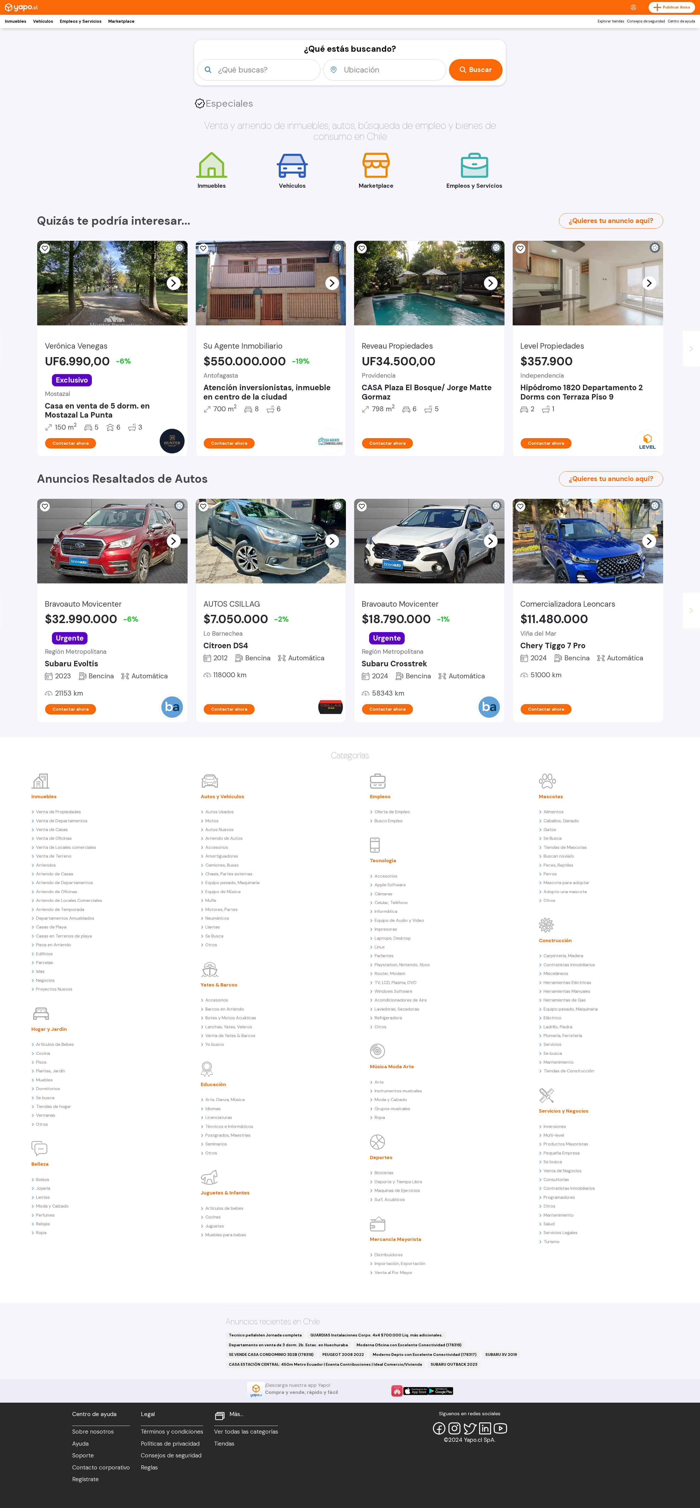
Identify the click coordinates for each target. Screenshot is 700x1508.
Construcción (555, 940)
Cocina (43, 1053)
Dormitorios (48, 1089)
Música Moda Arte (392, 1066)
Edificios (44, 954)
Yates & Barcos (219, 985)
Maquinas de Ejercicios (397, 1190)
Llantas (212, 927)
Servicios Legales (561, 1232)
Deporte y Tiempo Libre (398, 1182)
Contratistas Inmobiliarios (569, 965)
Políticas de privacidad (170, 1444)
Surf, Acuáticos (390, 1199)
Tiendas (224, 1444)
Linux (380, 947)
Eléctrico (552, 1018)
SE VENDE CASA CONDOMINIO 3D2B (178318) (271, 1354)
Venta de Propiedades (58, 812)
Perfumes (45, 1215)
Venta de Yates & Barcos (230, 1035)
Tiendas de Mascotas (565, 847)
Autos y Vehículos (222, 796)
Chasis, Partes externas (228, 874)
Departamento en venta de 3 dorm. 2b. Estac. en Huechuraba (288, 1344)
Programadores (559, 1197)
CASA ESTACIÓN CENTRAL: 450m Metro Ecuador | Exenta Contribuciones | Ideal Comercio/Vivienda (325, 1364)
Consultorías (556, 1179)
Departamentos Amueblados (65, 918)
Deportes (381, 1157)
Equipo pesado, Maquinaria (232, 882)
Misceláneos (556, 973)
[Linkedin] (485, 1428)
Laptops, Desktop (393, 938)
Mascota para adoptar (567, 882)
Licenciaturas (218, 1117)
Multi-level (554, 1135)
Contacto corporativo (101, 1467)
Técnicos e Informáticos (229, 1126)
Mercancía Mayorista (395, 1239)
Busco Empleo (389, 821)
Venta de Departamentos (62, 821)
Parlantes (384, 956)
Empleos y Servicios (80, 21)
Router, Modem (390, 973)
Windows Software (393, 991)
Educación (213, 1084)
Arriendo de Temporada (60, 909)
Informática (386, 911)
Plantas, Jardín (50, 1071)
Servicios (552, 1044)
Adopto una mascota (565, 892)
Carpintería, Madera (563, 956)
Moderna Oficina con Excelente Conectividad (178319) (409, 1344)
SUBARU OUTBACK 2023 (454, 1364)
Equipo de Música (223, 892)
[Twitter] (469, 1428)
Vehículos (43, 21)
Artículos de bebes (224, 1208)
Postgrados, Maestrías (227, 1135)
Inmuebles (15, 21)
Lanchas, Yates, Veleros (228, 1027)
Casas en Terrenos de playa (64, 936)
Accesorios (216, 847)
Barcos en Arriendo (224, 1009)
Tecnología (383, 860)
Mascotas (551, 796)
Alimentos (554, 812)
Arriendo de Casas (54, 874)
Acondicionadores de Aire (401, 1000)
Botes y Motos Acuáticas (230, 1018)
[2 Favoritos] (362, 248)
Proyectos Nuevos (54, 989)
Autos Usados (219, 812)
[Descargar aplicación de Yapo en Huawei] (397, 1391)
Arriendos (46, 865)
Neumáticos (217, 918)
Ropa (41, 1232)
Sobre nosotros (93, 1431)
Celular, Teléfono (391, 902)
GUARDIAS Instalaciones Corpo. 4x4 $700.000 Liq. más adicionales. (376, 1335)
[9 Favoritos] (203, 506)
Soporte (83, 1455)
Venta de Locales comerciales (66, 847)
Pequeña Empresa (562, 1153)
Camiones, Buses (222, 865)
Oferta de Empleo (392, 812)
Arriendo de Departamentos (64, 882)
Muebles (44, 1080)
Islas (40, 971)
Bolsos (42, 1179)
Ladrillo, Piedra (558, 1027)
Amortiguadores (221, 856)
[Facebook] (439, 1428)
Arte (379, 1082)
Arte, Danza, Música (225, 1099)
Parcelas (44, 962)
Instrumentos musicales (398, 1091)
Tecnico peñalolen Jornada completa (265, 1335)
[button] (173, 283)
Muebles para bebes (225, 1235)
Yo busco (214, 1044)
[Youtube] (500, 1428)
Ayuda (80, 1444)
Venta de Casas (52, 829)
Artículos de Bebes (55, 1044)
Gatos (550, 829)
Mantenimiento (559, 1062)
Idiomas (213, 1109)
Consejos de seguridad (646, 21)
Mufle (210, 900)
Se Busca (214, 936)
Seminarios (216, 1144)
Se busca (45, 1098)
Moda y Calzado (52, 1206)
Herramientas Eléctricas (567, 982)
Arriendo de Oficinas (56, 892)
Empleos (380, 796)
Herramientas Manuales (567, 991)
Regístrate (85, 1479)
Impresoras (386, 929)
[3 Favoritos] (520, 248)
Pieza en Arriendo (53, 945)
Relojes (43, 1224)
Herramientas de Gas (565, 1000)
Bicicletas (384, 1173)
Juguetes (214, 1226)
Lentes (43, 1197)
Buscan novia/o (559, 856)
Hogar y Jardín (49, 1029)
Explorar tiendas (611, 21)
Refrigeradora (388, 1018)
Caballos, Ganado (561, 821)
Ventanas (45, 1115)
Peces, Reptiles (558, 865)
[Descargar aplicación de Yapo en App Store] (415, 1391)
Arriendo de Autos (224, 838)
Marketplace (121, 21)
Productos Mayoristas (566, 1144)
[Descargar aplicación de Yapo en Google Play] (440, 1391)
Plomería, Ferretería (563, 1035)
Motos (211, 821)
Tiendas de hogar (53, 1106)
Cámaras (383, 894)
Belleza (40, 1164)
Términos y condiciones (172, 1431)
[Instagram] (454, 1428)
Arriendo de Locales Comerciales (69, 900)
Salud (549, 1224)
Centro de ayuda (681, 21)
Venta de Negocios (563, 1171)
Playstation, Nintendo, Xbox (402, 965)
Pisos (41, 1062)
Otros (42, 1124)
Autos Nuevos (219, 829)
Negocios (45, 980)
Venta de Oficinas (54, 838)
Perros (550, 874)
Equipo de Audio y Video (399, 920)
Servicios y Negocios (563, 1111)
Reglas (149, 1467)
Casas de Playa (51, 927)
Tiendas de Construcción (569, 1071)
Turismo (551, 1241)
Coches (213, 1217)
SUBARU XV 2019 (501, 1354)
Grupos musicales (392, 1109)
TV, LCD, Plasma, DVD (395, 982)
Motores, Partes (221, 909)
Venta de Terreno (53, 856)
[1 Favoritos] (362, 506)
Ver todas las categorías (246, 1431)
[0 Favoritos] (45, 248)
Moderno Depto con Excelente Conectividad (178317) (425, 1354)
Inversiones (555, 1126)
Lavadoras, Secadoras (397, 1009)
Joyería (43, 1188)
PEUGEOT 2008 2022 (343, 1354)
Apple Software (390, 885)
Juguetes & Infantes (225, 1192)
